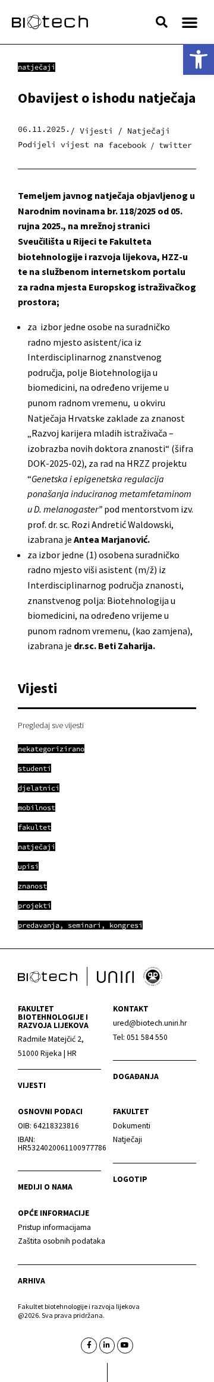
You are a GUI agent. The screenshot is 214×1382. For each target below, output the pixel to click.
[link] (198, 59)
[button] (162, 22)
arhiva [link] (31, 1281)
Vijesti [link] (32, 1085)
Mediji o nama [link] (45, 1187)
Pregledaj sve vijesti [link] (51, 725)
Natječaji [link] (36, 66)
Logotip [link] (130, 1179)
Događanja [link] (136, 1076)
